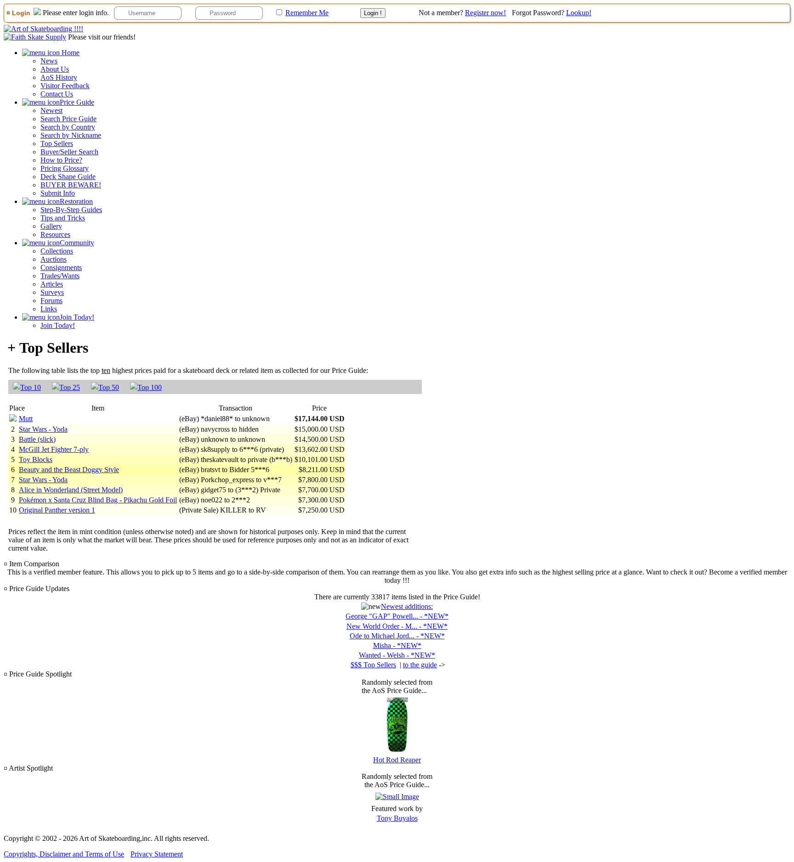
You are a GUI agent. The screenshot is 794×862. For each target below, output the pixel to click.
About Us (54, 69)
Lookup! (578, 13)
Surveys (52, 292)
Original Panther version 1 (57, 510)
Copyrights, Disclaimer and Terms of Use (64, 854)
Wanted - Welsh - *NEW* (397, 655)
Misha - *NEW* (397, 645)
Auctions (53, 259)
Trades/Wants (59, 276)
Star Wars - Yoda (43, 429)
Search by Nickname (70, 135)
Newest (51, 110)
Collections (56, 251)
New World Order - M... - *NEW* (397, 626)
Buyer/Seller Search (69, 152)
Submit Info (57, 193)
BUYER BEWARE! (70, 185)
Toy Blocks (35, 459)
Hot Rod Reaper (397, 760)
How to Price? (61, 160)
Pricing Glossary (64, 168)
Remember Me (307, 13)
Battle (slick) (37, 439)
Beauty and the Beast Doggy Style (69, 469)
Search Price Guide (68, 119)
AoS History (58, 77)
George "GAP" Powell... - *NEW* (397, 616)
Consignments (61, 267)
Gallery (51, 226)
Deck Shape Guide (68, 176)
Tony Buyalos (397, 818)
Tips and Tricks (62, 218)
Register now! (485, 13)
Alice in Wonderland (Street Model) (71, 490)
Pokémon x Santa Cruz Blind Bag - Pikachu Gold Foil (98, 500)
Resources (55, 234)
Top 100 (149, 387)
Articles (51, 284)
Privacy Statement (156, 854)
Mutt (26, 419)
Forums (51, 300)
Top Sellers (56, 143)
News (48, 61)
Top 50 (108, 387)
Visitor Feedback (65, 86)
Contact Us (56, 94)
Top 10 (30, 387)
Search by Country (67, 127)
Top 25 (69, 387)
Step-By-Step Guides (71, 210)
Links (48, 309)
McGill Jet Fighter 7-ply (54, 449)
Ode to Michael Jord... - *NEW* (397, 636)
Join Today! (57, 325)
